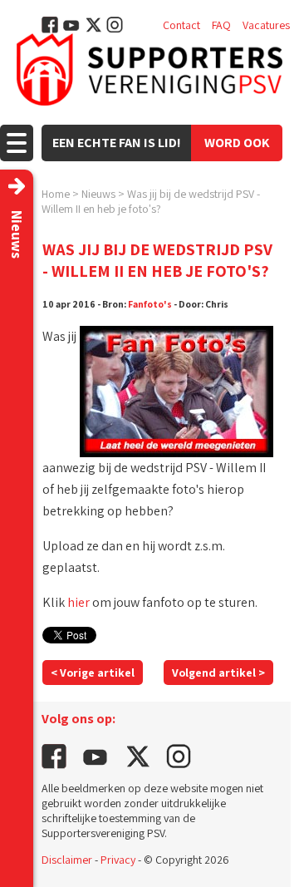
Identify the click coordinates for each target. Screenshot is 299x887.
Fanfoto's (150, 304)
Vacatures (266, 24)
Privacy (117, 859)
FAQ (221, 24)
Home (56, 193)
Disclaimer (67, 859)
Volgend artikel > (218, 672)
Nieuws (98, 193)
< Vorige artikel (93, 672)
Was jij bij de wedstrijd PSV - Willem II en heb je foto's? (151, 201)
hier (78, 602)
